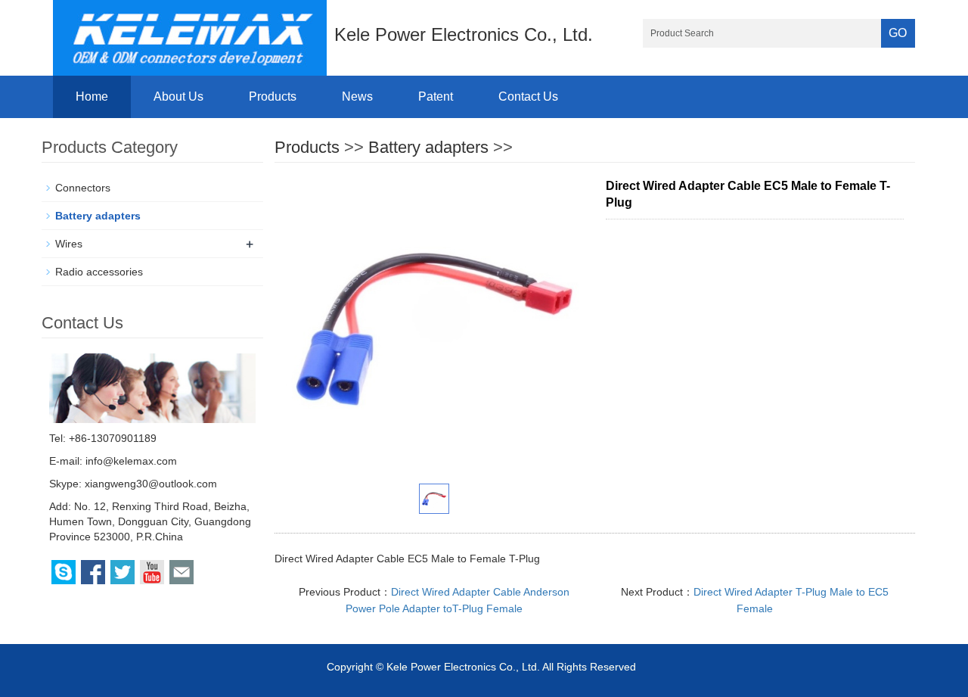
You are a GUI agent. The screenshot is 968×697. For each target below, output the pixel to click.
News (357, 96)
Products (272, 96)
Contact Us (528, 96)
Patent (435, 96)
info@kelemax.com (131, 461)
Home (92, 96)
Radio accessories (99, 272)
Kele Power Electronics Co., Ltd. (463, 667)
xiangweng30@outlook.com (151, 484)
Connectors (82, 188)
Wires (68, 244)
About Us (178, 96)
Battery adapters (428, 147)
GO (898, 32)
